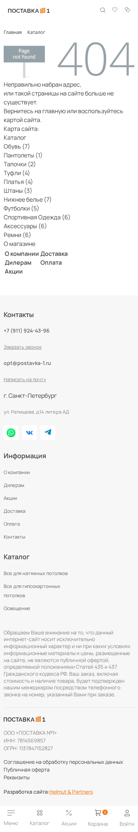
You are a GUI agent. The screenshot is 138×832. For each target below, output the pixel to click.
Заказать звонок (23, 347)
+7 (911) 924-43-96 (27, 330)
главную (54, 111)
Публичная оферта (27, 769)
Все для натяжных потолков (36, 573)
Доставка (54, 254)
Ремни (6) (17, 235)
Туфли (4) (17, 173)
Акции (14, 271)
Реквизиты (16, 777)
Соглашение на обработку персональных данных (63, 761)
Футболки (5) (21, 208)
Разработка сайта (26, 792)
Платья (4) (18, 182)
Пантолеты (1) (23, 155)
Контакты (14, 536)
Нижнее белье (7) (28, 199)
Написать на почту (25, 379)
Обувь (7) (17, 146)
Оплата (51, 262)
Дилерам (18, 262)
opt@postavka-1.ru (27, 362)
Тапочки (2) (20, 164)
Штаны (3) (18, 191)
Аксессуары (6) (25, 226)
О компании (22, 254)
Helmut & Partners (71, 792)
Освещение (17, 608)
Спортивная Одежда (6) (37, 217)
